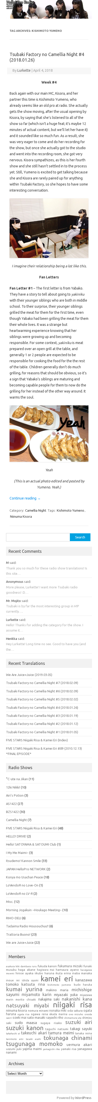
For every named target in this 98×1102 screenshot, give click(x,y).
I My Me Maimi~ (17, 852)
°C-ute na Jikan (17, 779)
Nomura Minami (38, 1010)
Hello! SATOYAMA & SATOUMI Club (31, 844)
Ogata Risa (24, 1014)
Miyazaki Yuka (66, 994)
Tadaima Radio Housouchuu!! (27, 926)
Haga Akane (26, 969)
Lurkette (24, 70)
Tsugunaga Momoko (34, 1043)
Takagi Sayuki (81, 1029)
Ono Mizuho (76, 1014)
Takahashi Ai (13, 1033)
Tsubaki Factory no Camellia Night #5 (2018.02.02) (42, 699)
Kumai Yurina (24, 989)
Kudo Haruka (83, 984)
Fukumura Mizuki (70, 966)
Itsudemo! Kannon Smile (23, 860)
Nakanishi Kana (77, 998)
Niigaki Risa (72, 1004)
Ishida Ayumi (30, 980)
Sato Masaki (36, 1017)
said (13, 562)
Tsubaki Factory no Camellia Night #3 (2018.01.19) (42, 715)
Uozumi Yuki (14, 1049)
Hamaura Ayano (67, 969)
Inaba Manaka (82, 973)
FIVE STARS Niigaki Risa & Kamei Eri (31, 828)
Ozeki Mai (19, 1017)
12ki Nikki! (13, 787)
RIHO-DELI (13, 918)
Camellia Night (35, 510)
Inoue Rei (13, 980)
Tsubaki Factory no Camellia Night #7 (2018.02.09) (42, 683)
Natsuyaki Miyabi (27, 1005)
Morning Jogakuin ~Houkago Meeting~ (34, 910)
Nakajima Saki (49, 999)
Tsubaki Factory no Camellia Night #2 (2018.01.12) (42, 723)
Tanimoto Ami (14, 1039)
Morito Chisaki (26, 999)
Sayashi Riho (54, 1017)
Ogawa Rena (39, 1014)
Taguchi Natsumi (56, 1029)
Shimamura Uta (72, 1017)
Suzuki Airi (78, 1022)
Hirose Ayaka (24, 973)
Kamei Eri (57, 978)
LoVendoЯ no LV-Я (19, 893)
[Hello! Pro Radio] (49, 17)
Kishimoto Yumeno (70, 510)
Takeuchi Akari (34, 1033)
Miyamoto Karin (37, 994)
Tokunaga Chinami (67, 1038)
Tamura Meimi (61, 1033)
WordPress (83, 1097)
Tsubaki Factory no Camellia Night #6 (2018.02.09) (42, 691)
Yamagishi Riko (51, 1049)
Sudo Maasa (26, 1022)
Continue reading (25, 498)
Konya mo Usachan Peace (24, 877)
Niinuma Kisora (21, 516)
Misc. (9, 901)
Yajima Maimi (32, 1049)
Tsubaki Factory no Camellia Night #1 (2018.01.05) (42, 732)
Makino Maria (57, 990)
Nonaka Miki (57, 1010)
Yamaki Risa (68, 1049)
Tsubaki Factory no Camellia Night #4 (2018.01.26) (42, 707)
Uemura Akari (79, 1044)
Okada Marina (58, 1014)
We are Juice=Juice (20, 942)
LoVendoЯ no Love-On (22, 885)
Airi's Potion (15, 795)
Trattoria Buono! (18, 934)
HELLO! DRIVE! (16, 836)
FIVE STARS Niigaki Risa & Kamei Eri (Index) (37, 740)
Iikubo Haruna (44, 973)
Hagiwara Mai (45, 969)
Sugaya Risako (51, 1023)
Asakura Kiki (13, 966)
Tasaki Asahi (33, 1039)
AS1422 (11, 803)
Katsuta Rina (33, 984)
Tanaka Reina (83, 1033)
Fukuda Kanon (47, 966)
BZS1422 (12, 812)
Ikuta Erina (63, 973)
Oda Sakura (75, 1010)
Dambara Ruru (29, 966)
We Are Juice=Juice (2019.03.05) (29, 674)
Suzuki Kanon (24, 1027)
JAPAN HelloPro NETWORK (26, 869)
